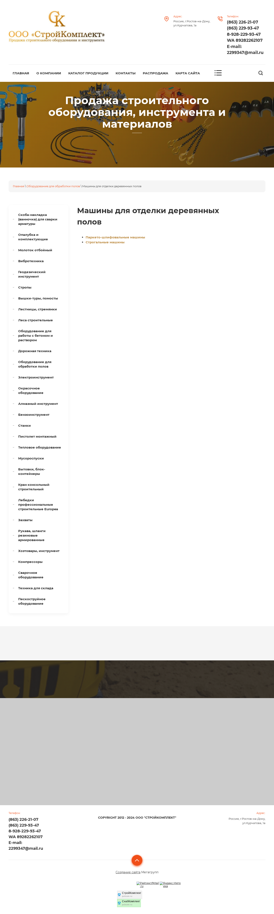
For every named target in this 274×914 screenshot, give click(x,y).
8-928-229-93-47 (244, 34)
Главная (18, 186)
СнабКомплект (131, 901)
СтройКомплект (131, 893)
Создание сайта (128, 872)
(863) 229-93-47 (243, 28)
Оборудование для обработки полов (53, 186)
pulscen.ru (127, 896)
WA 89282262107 (245, 40)
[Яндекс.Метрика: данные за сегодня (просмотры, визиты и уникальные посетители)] (171, 885)
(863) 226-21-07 (242, 22)
